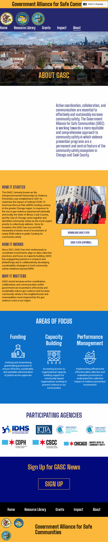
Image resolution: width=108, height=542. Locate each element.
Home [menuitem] (3, 28)
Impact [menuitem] (62, 28)
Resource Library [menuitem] (24, 28)
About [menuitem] (77, 28)
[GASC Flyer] (98, 232)
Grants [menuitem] (46, 28)
